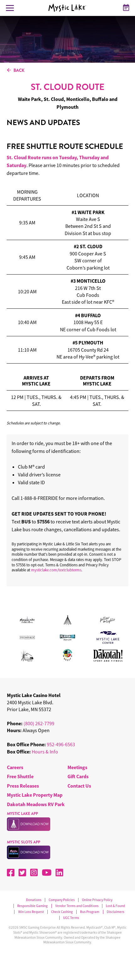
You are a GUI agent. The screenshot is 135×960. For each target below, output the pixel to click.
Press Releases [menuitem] (23, 786)
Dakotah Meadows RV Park (36, 804)
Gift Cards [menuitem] (78, 776)
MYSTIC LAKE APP (22, 813)
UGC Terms (71, 918)
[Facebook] (10, 872)
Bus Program (89, 912)
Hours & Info (45, 751)
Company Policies (62, 900)
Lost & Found (115, 906)
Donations (33, 900)
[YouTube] (46, 872)
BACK (19, 70)
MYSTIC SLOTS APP (23, 842)
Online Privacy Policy (97, 900)
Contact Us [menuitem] (79, 786)
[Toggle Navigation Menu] (9, 8)
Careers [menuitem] (15, 767)
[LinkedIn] (59, 872)
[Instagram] (34, 872)
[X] (22, 872)
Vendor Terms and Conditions (77, 906)
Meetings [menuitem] (77, 767)
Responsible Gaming (32, 906)
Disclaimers (115, 912)
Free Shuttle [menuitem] (20, 776)
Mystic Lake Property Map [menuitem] (34, 795)
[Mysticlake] (69, 8)
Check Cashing (62, 912)
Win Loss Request (31, 912)
